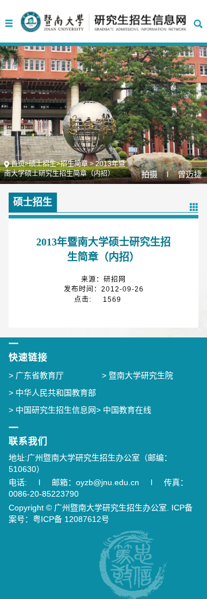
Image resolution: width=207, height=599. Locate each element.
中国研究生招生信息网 (52, 409)
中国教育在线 (123, 409)
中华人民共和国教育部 (52, 392)
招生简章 (74, 164)
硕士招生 (42, 164)
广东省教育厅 (36, 375)
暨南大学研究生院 (137, 375)
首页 (18, 164)
